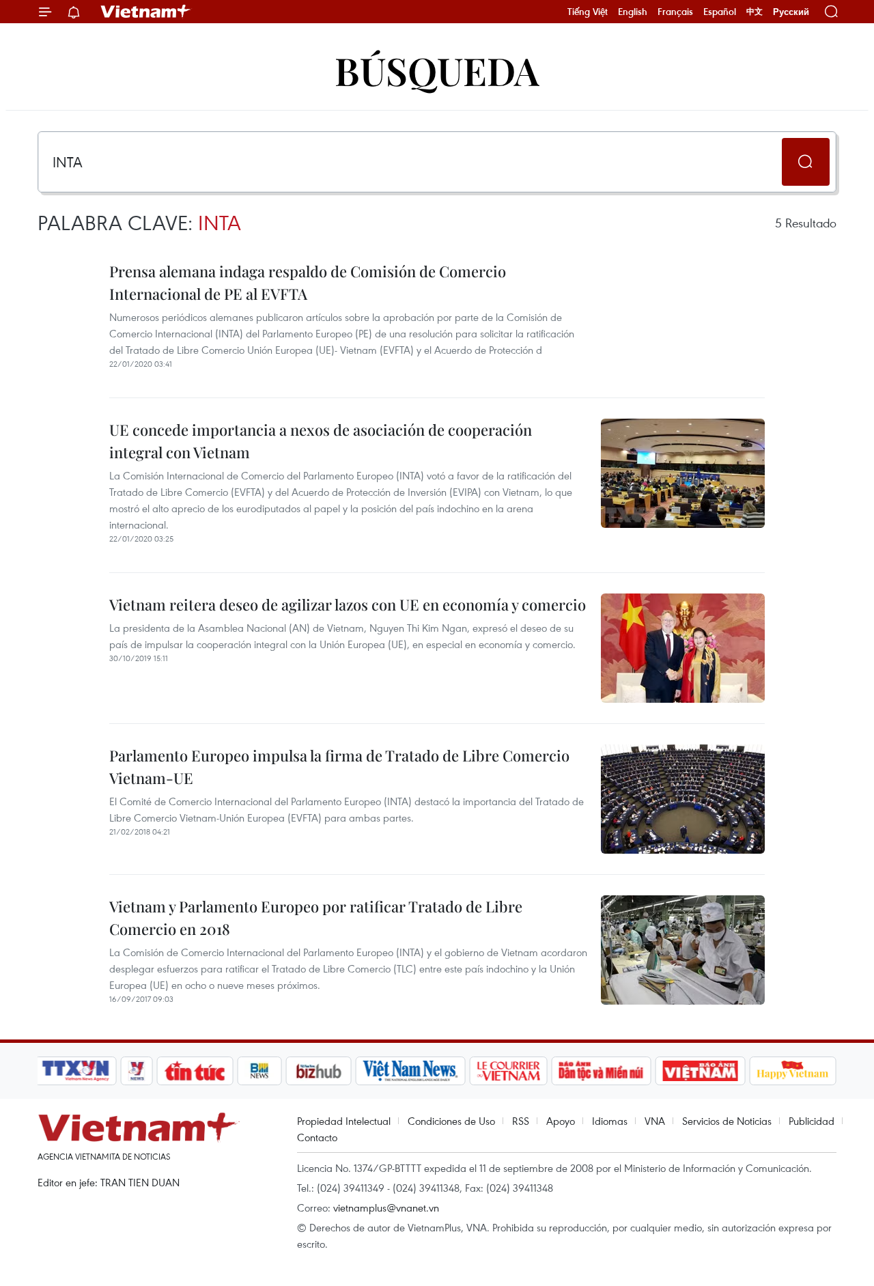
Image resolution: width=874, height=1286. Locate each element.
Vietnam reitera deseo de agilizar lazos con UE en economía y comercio (347, 604)
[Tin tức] (195, 1071)
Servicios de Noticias (727, 1121)
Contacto (317, 1137)
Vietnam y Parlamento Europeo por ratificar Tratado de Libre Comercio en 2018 (315, 917)
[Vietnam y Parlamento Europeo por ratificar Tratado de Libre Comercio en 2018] (683, 950)
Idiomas (610, 1121)
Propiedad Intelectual (344, 1121)
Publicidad (811, 1121)
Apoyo (560, 1121)
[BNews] (260, 1071)
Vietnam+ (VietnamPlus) (146, 11)
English (632, 11)
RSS (520, 1121)
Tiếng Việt (587, 11)
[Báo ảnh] (700, 1071)
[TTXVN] (76, 1071)
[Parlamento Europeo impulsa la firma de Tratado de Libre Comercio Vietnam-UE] (683, 799)
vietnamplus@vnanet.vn (386, 1207)
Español (719, 11)
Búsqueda (437, 70)
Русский (791, 12)
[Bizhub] (318, 1071)
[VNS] (410, 1071)
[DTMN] (601, 1071)
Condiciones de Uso (451, 1121)
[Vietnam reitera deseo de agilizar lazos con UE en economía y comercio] (683, 648)
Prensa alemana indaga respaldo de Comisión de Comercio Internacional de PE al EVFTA (307, 282)
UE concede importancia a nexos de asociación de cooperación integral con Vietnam (320, 440)
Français (675, 11)
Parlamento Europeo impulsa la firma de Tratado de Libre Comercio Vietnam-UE (339, 766)
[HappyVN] (792, 1071)
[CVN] (508, 1071)
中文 (754, 11)
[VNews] (137, 1071)
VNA (655, 1121)
